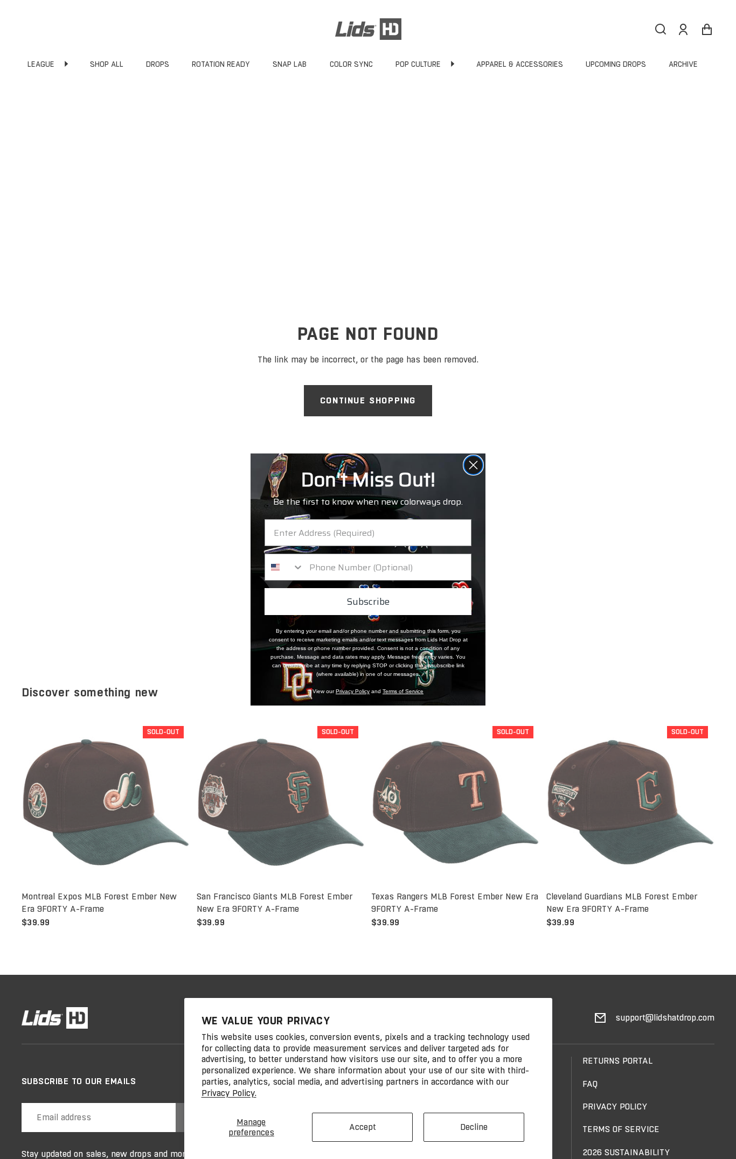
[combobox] (284, 567)
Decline (474, 1127)
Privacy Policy (353, 691)
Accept (362, 1127)
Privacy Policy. (229, 1093)
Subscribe (368, 601)
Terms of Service (403, 691)
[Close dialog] (473, 465)
